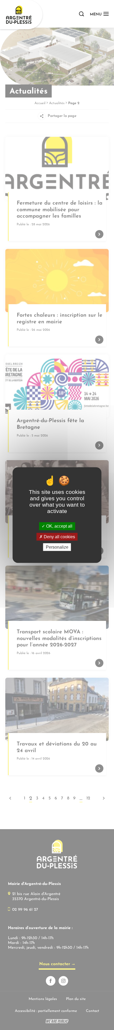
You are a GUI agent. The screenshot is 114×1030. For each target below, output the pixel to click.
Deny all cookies (59, 536)
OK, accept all (58, 526)
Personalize (57, 547)
